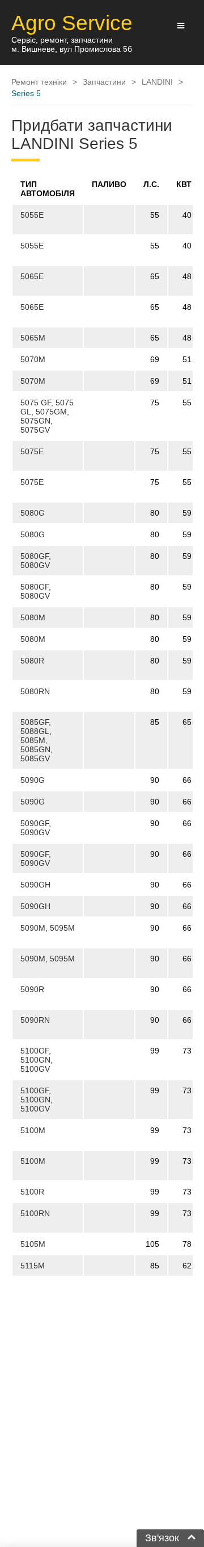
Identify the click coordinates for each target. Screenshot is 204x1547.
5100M (32, 1130)
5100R (32, 1191)
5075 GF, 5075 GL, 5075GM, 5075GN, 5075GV (47, 416)
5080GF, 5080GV (35, 560)
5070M (32, 359)
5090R (32, 989)
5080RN (35, 691)
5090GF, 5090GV (35, 828)
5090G (32, 780)
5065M (32, 337)
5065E (32, 276)
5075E (32, 451)
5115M (32, 1265)
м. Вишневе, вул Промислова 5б (71, 48)
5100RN (35, 1213)
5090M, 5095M (47, 927)
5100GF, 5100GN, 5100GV (36, 1059)
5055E (32, 214)
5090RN (35, 1020)
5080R (32, 660)
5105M (32, 1244)
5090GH (35, 884)
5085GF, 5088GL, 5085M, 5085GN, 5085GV (36, 740)
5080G (32, 512)
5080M (32, 617)
